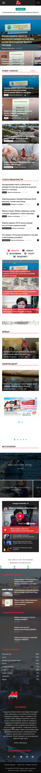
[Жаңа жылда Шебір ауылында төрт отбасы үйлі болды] (20, 157)
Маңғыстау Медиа (15, 118)
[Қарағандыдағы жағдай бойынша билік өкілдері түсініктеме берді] (7, 592)
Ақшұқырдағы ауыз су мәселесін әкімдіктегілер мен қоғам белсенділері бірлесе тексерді (18, 90)
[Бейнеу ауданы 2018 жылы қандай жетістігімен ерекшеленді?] (20, 132)
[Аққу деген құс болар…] (20, 466)
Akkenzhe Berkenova (8, 48)
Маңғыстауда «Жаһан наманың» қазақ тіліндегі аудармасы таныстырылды (18, 113)
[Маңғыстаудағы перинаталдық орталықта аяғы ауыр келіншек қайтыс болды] (20, 307)
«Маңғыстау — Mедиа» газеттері (27, 765)
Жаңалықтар (6, 204)
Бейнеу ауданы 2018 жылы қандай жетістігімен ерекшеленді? (19, 137)
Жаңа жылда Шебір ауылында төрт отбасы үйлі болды (19, 163)
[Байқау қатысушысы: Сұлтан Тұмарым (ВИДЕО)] (7, 621)
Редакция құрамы (9, 765)
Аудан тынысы (9, 141)
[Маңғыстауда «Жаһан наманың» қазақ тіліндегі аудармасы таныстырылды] (16, 59)
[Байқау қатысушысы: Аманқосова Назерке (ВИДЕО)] (7, 631)
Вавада (18, 718)
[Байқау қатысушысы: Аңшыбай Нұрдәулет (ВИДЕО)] (7, 641)
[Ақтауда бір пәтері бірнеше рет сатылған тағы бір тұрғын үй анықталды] (20, 289)
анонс (4, 33)
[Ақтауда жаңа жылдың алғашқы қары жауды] (16, 489)
